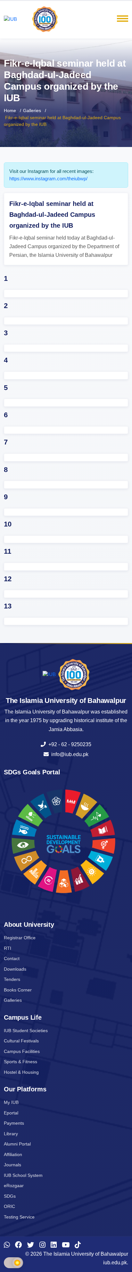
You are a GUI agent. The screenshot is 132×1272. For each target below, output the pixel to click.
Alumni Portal (17, 1143)
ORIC (9, 1206)
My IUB (11, 1102)
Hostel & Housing (21, 1072)
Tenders (12, 979)
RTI (7, 948)
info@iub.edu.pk (68, 754)
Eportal (11, 1112)
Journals (12, 1164)
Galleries (32, 110)
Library (11, 1133)
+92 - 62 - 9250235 (68, 744)
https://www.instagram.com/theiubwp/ (48, 178)
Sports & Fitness (20, 1061)
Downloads (15, 969)
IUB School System (23, 1175)
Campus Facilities (22, 1051)
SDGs (10, 1196)
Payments (14, 1123)
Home (10, 110)
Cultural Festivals (21, 1040)
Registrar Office (20, 937)
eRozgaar (14, 1185)
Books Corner (18, 989)
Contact (12, 958)
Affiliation (13, 1154)
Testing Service (19, 1216)
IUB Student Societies (26, 1030)
